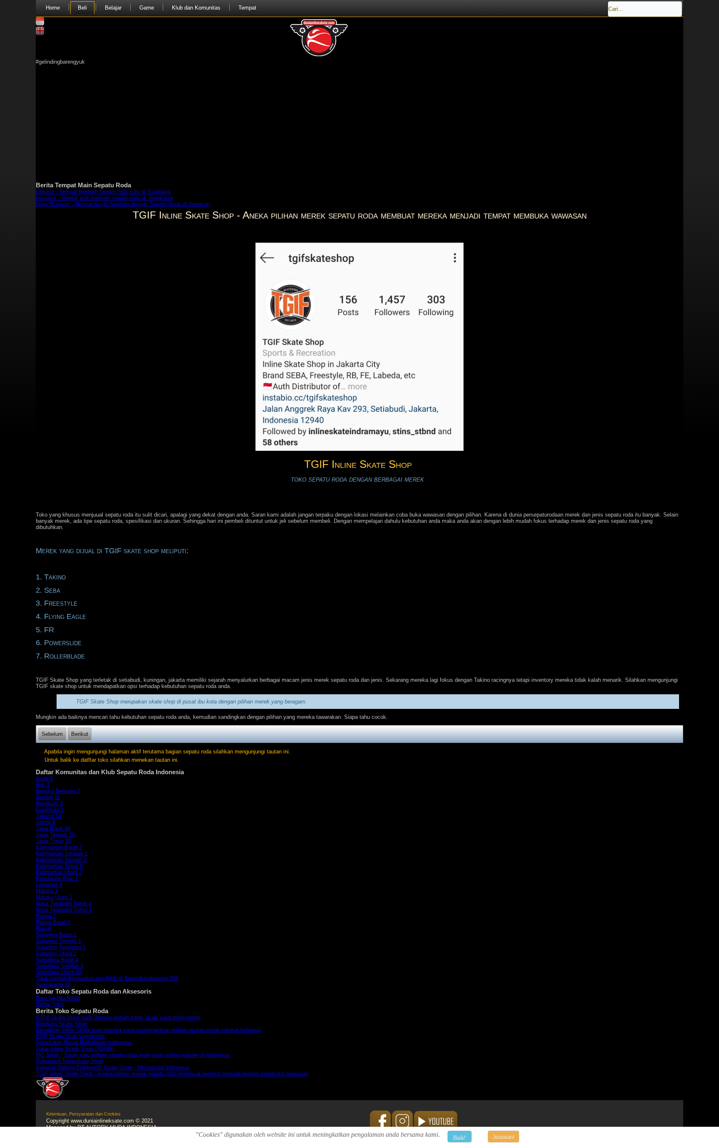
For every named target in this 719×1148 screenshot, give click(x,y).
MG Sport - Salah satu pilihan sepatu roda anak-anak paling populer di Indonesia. (133, 1055)
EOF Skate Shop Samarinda (70, 1036)
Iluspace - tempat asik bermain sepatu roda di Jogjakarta (104, 198)
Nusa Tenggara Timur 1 (64, 910)
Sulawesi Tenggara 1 (61, 947)
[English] (40, 33)
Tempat (247, 8)
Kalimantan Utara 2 (59, 872)
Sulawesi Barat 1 (56, 935)
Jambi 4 (45, 822)
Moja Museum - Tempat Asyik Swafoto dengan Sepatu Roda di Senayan (123, 204)
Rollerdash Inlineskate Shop (69, 1061)
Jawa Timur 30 (53, 841)
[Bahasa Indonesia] (40, 23)
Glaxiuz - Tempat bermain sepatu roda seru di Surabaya (103, 192)
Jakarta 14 (48, 816)
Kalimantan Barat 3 (59, 847)
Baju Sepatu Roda (57, 998)
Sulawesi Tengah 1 (58, 941)
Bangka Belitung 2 (58, 791)
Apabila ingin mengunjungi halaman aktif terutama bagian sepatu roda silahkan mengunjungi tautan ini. (167, 751)
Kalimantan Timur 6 (59, 866)
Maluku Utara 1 (54, 897)
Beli (82, 8)
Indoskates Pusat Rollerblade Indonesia (83, 1042)
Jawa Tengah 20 (55, 835)
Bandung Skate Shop (61, 1024)
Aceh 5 (44, 778)
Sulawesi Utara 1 (56, 953)
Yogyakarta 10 (53, 985)
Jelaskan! (503, 1137)
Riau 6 (43, 928)
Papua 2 (46, 916)
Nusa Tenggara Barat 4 (63, 903)
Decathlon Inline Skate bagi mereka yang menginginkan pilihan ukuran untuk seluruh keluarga (148, 1030)
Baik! (459, 1138)
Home (53, 8)
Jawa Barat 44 (53, 828)
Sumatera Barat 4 (57, 960)
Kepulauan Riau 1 (57, 878)
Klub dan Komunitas (196, 8)
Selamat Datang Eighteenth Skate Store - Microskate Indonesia (112, 1067)
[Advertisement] (285, 123)
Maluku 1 (47, 891)
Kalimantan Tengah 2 (61, 860)
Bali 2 (43, 785)
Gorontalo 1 (50, 810)
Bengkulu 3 (49, 803)
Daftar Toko (50, 1004)
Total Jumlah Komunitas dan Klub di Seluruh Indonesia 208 (107, 978)
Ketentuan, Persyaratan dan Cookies (83, 1113)
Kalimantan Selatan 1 (61, 853)
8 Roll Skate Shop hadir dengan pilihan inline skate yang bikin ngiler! (118, 1017)
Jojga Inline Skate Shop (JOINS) (75, 1049)
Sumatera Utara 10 (58, 972)
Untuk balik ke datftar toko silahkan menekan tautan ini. (112, 760)
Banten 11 (48, 797)
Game (146, 8)
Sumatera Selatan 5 (60, 966)
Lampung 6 (49, 885)
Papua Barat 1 (53, 922)
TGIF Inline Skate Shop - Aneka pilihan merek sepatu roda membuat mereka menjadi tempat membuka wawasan (172, 1074)
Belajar (113, 8)
